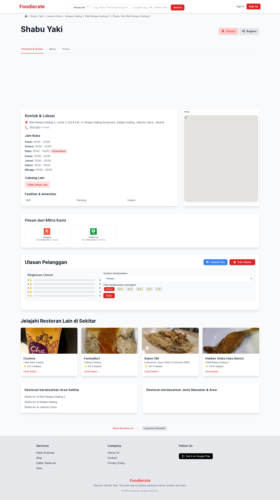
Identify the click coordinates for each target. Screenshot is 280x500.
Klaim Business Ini (123, 428)
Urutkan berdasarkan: (115, 273)
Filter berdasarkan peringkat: (119, 284)
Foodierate (32, 6)
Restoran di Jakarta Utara (41, 407)
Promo (66, 49)
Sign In (240, 6)
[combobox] (111, 7)
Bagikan (251, 31)
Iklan (39, 468)
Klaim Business (45, 452)
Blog (39, 457)
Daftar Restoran (46, 463)
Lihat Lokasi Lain (37, 184)
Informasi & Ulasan (32, 49)
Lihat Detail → (31, 371)
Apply (109, 295)
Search (177, 7)
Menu (52, 49)
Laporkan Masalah (154, 428)
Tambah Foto (217, 262)
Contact (112, 457)
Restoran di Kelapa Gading (41, 401)
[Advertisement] (140, 81)
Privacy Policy (116, 463)
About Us (113, 452)
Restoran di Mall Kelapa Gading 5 (45, 396)
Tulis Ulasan (244, 262)
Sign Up (253, 6)
